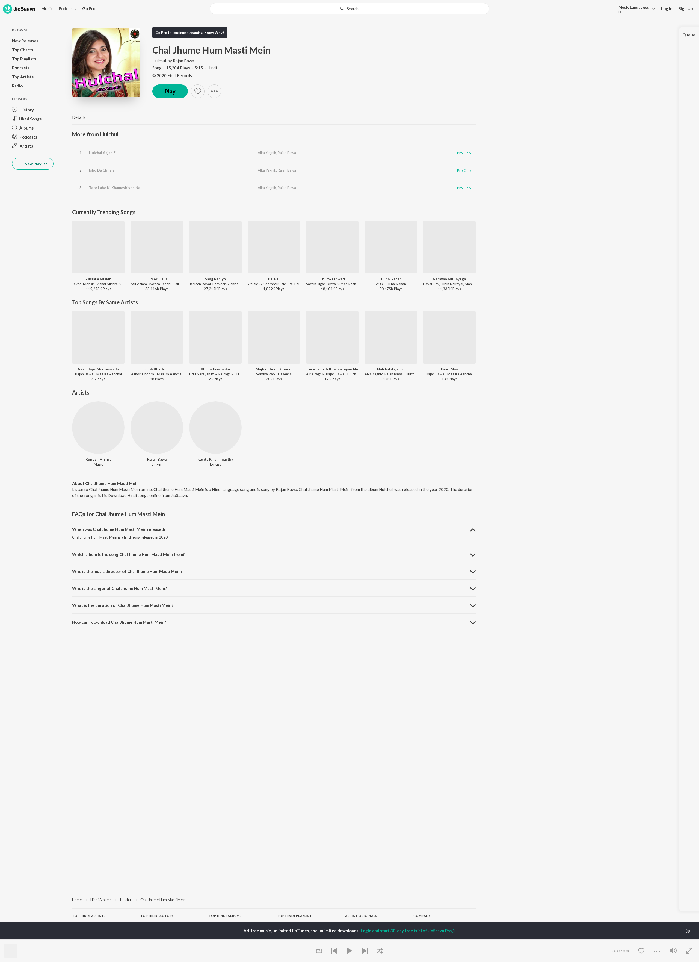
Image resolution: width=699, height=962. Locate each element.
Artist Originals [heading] (361, 915)
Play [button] (170, 91)
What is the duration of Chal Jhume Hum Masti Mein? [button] (122, 605)
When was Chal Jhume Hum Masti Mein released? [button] (118, 529)
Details (78, 117)
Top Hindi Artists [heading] (89, 915)
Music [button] (47, 8)
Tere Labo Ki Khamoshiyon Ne (114, 188)
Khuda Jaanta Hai (215, 369)
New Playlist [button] (35, 163)
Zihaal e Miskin (98, 279)
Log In (667, 8)
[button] (635, 9)
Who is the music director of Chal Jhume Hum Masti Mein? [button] (127, 571)
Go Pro (88, 8)
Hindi (622, 12)
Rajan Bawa (183, 60)
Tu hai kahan (391, 279)
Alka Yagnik (267, 153)
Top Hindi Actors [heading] (157, 915)
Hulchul (159, 60)
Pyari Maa (449, 369)
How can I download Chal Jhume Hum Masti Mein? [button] (119, 622)
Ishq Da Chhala (101, 170)
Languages (633, 7)
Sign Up (686, 8)
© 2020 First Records (172, 75)
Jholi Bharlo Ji (157, 369)
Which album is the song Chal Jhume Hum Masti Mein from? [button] (128, 554)
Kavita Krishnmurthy (215, 459)
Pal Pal (273, 279)
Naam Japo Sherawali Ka (98, 369)
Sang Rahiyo (215, 279)
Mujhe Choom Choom (274, 369)
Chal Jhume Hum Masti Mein (162, 900)
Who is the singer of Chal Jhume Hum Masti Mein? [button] (119, 588)
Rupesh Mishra (98, 459)
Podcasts (67, 8)
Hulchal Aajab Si (103, 153)
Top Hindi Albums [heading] (225, 915)
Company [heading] (422, 915)
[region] (274, 899)
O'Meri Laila (156, 279)
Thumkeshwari (332, 279)
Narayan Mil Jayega (449, 279)
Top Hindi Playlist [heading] (294, 915)
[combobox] (349, 8)
